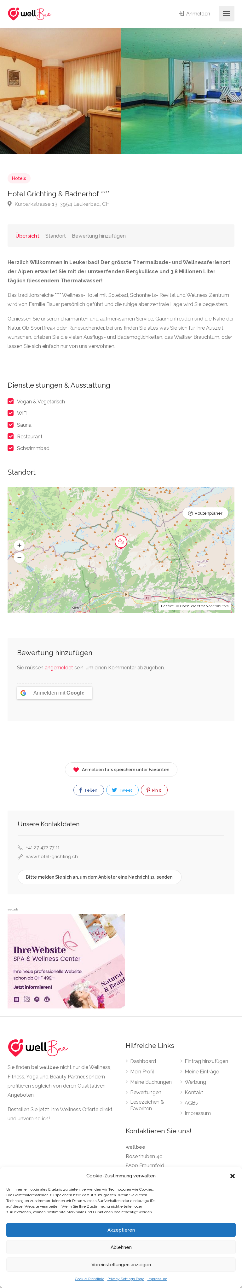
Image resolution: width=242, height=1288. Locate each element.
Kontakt (194, 1092)
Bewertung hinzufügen (99, 236)
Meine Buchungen (151, 1082)
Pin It (156, 790)
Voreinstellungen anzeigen (121, 1265)
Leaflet (167, 606)
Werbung (195, 1082)
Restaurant (30, 437)
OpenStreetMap (194, 606)
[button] (232, 1176)
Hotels (19, 178)
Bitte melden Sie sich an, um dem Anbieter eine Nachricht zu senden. (99, 877)
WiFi (22, 413)
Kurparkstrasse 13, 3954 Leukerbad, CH (61, 204)
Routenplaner (208, 513)
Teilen (90, 790)
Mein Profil (142, 1072)
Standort (55, 236)
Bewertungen (145, 1092)
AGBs (191, 1103)
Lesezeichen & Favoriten (147, 1105)
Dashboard (143, 1061)
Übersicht (27, 236)
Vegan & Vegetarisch (41, 402)
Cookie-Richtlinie (89, 1279)
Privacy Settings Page (125, 1279)
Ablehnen (121, 1247)
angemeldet (59, 668)
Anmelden (197, 14)
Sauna (24, 425)
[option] (181, 91)
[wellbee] (30, 14)
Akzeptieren (121, 1230)
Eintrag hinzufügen (206, 1061)
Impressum (157, 1279)
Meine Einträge (202, 1072)
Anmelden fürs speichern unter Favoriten (125, 769)
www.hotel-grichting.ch (52, 856)
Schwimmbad (33, 448)
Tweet (125, 790)
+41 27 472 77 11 (43, 847)
